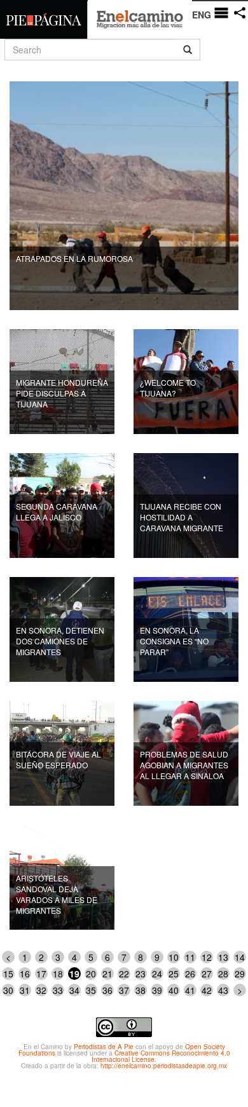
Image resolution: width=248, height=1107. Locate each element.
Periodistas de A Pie (104, 1046)
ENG (201, 14)
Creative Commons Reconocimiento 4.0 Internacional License (161, 1056)
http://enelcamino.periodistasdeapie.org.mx (163, 1065)
